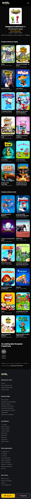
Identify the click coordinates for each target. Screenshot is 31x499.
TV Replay (4, 453)
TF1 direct (4, 424)
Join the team (5, 389)
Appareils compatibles (7, 414)
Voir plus (27, 35)
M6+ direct (4, 433)
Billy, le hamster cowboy (6, 335)
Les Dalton (4, 160)
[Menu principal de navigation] (28, 3)
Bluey (3, 64)
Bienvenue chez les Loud (7, 136)
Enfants (11, 32)
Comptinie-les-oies (22, 311)
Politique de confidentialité (8, 402)
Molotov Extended (6, 480)
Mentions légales (6, 404)
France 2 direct (5, 426)
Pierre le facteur (6, 263)
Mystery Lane (5, 88)
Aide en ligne (4, 399)
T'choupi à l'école (6, 111)
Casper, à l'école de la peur (7, 239)
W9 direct (4, 437)
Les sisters (19, 88)
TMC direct (4, 439)
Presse (3, 383)
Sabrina (18, 287)
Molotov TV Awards (6, 464)
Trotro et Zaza (20, 160)
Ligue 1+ (3, 483)
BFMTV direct (5, 441)
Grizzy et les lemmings (5, 183)
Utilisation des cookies (7, 406)
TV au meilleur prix (6, 485)
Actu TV (3, 468)
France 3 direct (5, 429)
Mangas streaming (6, 466)
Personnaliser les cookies (8, 410)
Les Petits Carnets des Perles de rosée (22, 263)
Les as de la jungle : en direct (22, 64)
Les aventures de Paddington (6, 288)
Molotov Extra (5, 478)
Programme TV (5, 451)
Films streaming (5, 458)
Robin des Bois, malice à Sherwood (22, 335)
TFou (2, 311)
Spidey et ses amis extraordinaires (22, 112)
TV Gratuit (4, 456)
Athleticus (19, 238)
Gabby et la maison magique (22, 136)
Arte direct (4, 435)
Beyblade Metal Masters (6, 215)
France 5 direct (5, 431)
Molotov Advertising (6, 387)
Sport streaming (5, 462)
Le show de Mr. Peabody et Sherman (22, 215)
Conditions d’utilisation (7, 408)
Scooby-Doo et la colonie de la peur (21, 183)
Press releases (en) (6, 385)
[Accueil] (6, 3)
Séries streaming (5, 460)
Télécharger (4, 412)
